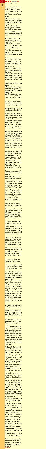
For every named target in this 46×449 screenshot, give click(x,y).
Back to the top (9, 447)
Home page (6, 447)
